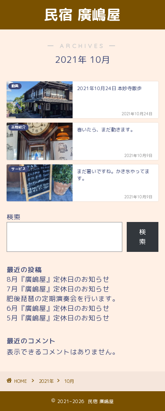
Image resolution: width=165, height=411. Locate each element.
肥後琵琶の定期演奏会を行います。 (63, 298)
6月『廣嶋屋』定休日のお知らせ (58, 308)
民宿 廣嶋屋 (82, 14)
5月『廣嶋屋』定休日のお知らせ (58, 318)
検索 (14, 217)
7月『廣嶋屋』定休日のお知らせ (58, 289)
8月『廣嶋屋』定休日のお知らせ (58, 279)
